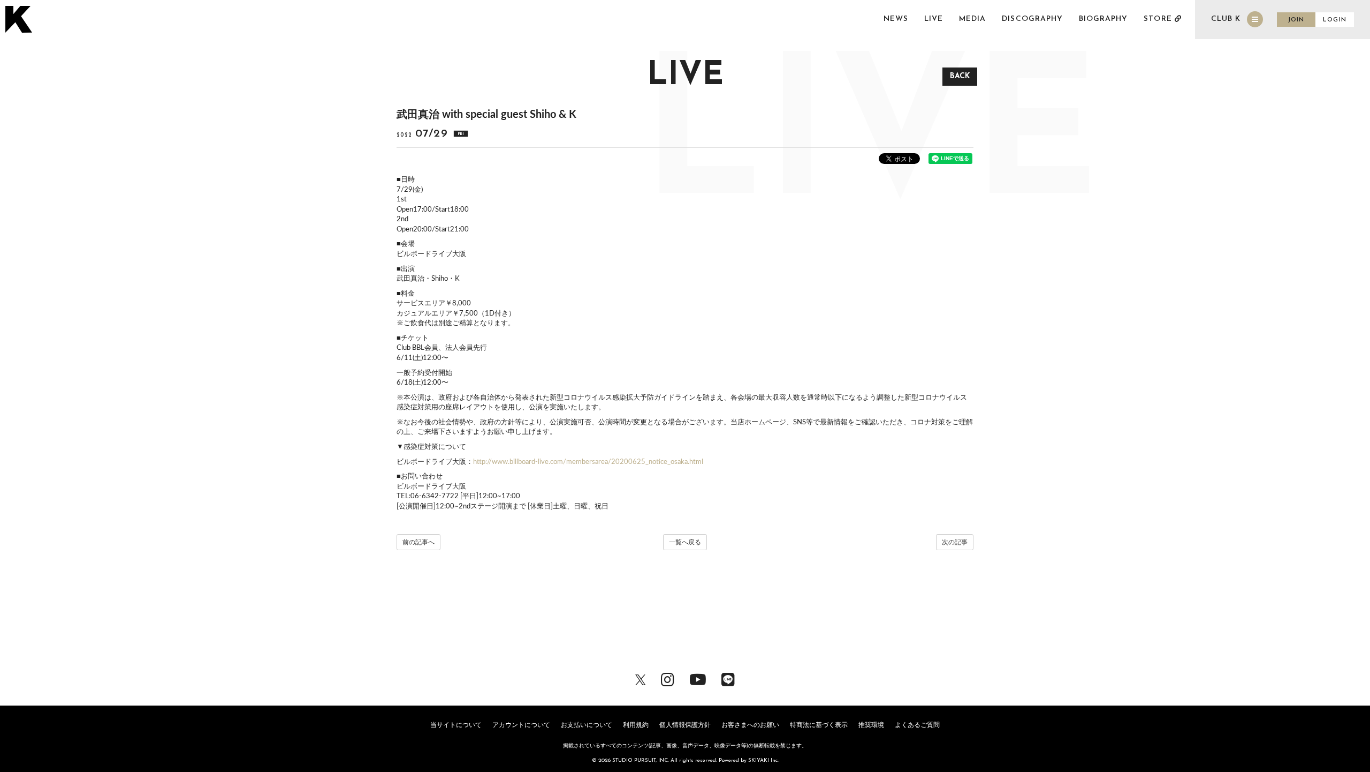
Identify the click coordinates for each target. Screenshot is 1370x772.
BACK (960, 76)
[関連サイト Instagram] (667, 678)
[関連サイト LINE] (728, 678)
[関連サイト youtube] (697, 678)
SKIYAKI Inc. (763, 760)
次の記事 (955, 542)
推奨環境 (871, 725)
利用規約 (636, 725)
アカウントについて (521, 725)
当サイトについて (456, 725)
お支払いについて (586, 725)
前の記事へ (418, 542)
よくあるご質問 (917, 725)
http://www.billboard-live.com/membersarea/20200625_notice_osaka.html (588, 462)
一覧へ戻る (685, 542)
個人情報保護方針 (685, 725)
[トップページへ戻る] (20, 19)
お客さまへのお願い (750, 725)
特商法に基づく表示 (819, 725)
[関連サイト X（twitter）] (640, 678)
